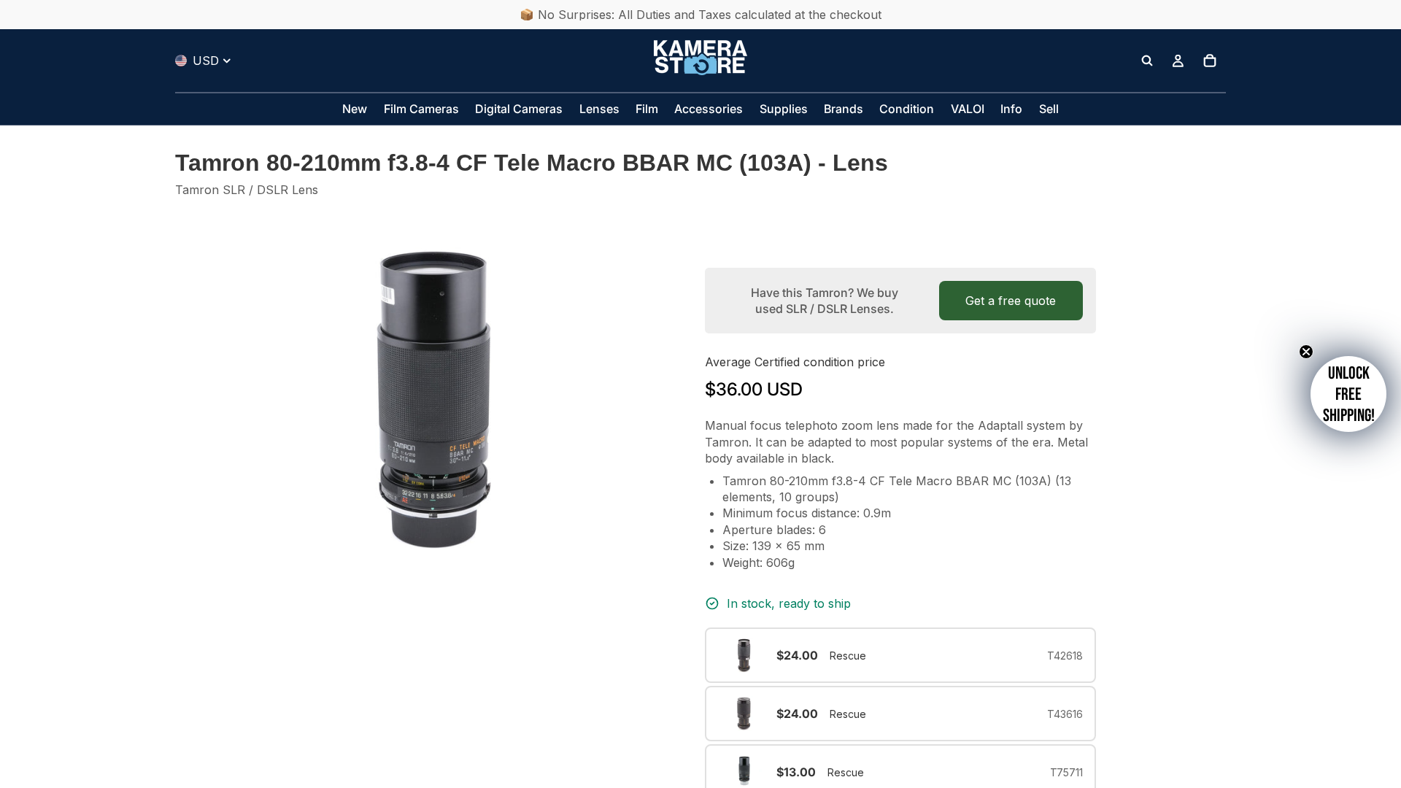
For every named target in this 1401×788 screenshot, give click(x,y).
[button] (1348, 394)
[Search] (1147, 61)
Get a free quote (1010, 300)
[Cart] (1210, 61)
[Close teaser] (1306, 351)
